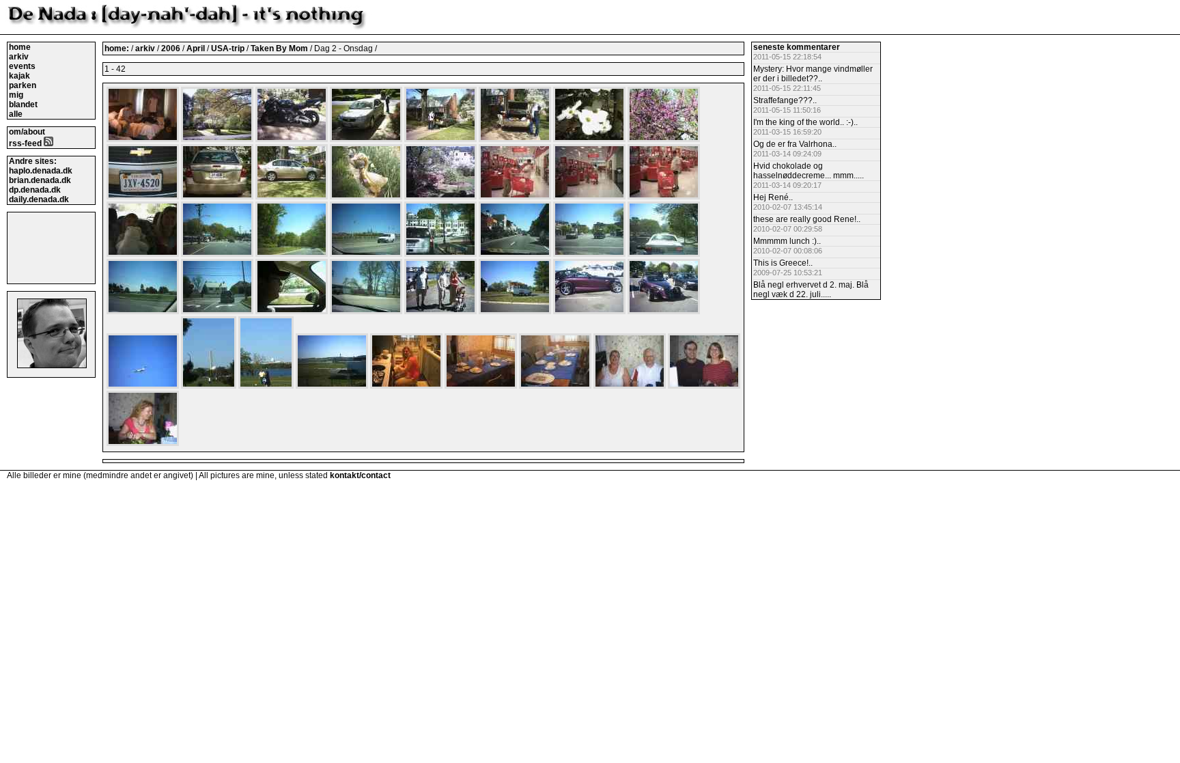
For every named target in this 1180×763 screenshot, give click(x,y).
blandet (23, 104)
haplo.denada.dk (40, 171)
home (20, 47)
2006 (170, 48)
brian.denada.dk (40, 180)
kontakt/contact (360, 475)
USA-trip (229, 48)
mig (16, 95)
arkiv (19, 56)
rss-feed (26, 143)
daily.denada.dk (39, 199)
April (196, 48)
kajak (19, 76)
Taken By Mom (280, 48)
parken (22, 85)
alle (16, 114)
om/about (27, 132)
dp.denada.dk (35, 190)
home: (117, 48)
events (22, 66)
